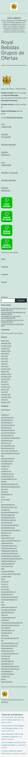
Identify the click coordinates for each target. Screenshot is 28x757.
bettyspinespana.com (8, 445)
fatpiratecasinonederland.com (10, 487)
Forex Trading (5, 499)
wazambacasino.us (7, 664)
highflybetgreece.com (8, 517)
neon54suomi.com (7, 566)
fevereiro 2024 (6, 387)
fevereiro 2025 (5, 369)
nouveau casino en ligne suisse (10, 574)
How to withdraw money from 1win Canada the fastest (12, 321)
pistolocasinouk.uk (7, 594)
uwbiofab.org (5, 658)
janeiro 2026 (5, 340)
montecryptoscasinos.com (9, 553)
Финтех (3, 679)
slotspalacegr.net (6, 633)
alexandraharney (6, 427)
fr (1, 502)
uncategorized (5, 656)
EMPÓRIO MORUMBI (8, 145)
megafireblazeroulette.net (9, 551)
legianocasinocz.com (7, 538)
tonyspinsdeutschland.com (9, 653)
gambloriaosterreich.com (9, 507)
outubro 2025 (5, 348)
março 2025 (5, 366)
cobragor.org (5, 466)
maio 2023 (4, 392)
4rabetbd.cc (5, 415)
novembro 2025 (6, 346)
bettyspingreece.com (8, 448)
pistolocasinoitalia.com (8, 592)
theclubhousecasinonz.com (9, 643)
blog (2, 456)
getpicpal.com (5, 510)
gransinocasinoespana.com (9, 512)
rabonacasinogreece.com (9, 607)
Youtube (4, 282)
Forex (3, 497)
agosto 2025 (5, 353)
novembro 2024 (6, 376)
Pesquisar (4, 297)
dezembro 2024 (6, 374)
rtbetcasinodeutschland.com (10, 625)
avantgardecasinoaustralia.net (10, 438)
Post (2, 602)
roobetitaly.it (5, 620)
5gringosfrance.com (7, 417)
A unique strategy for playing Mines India (12, 325)
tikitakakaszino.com (7, 651)
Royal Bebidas (14, 18)
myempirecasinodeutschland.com (11, 558)
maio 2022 (4, 399)
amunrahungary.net (7, 435)
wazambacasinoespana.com (10, 666)
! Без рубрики (5, 410)
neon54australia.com (7, 563)
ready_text (4, 615)
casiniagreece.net (6, 463)
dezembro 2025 (6, 343)
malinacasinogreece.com (9, 548)
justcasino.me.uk (6, 533)
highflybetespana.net (8, 515)
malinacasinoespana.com (9, 545)
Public (3, 604)
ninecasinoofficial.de (7, 571)
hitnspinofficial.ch (6, 522)
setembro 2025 (6, 351)
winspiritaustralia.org (7, 674)
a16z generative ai (6, 422)
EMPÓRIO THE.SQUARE (9, 173)
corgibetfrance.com (7, 474)
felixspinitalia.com (6, 494)
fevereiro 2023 (5, 394)
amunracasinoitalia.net (8, 433)
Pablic (3, 579)
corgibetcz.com (6, 471)
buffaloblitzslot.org (7, 461)
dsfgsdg (3, 481)
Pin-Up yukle (5, 589)
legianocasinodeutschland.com (11, 540)
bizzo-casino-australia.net (9, 451)
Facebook (4, 267)
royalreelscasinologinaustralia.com (12, 622)
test (2, 640)
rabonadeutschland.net (8, 610)
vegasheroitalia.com (7, 661)
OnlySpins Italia (6, 576)
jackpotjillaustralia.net (8, 528)
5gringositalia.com (7, 420)
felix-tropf (4, 489)
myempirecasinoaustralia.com (10, 556)
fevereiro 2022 (5, 402)
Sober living (5, 635)
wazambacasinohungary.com (10, 669)
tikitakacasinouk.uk (7, 648)
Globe (3, 259)
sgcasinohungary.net (7, 630)
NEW (2, 569)
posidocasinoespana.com (9, 599)
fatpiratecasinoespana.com (9, 484)
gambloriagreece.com (8, 504)
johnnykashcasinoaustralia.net (10, 530)
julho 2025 (4, 356)
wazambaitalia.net (7, 671)
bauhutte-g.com (6, 443)
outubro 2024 (5, 379)
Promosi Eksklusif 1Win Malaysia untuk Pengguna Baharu (13, 313)
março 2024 (5, 384)
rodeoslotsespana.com (8, 617)
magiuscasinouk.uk (7, 543)
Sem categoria (5, 628)
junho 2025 (4, 358)
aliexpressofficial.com (8, 430)
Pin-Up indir (5, 581)
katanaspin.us (5, 535)
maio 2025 (4, 361)
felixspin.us (4, 492)
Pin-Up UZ (4, 584)
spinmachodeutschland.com (10, 638)
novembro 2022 (6, 397)
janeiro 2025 (5, 371)
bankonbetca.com (7, 440)
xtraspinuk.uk (5, 676)
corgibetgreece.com (7, 476)
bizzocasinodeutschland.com (10, 453)
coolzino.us (4, 468)
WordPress (4, 702)
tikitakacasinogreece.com (9, 646)
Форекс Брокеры (6, 681)
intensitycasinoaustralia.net (9, 525)
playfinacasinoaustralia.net (9, 597)
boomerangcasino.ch (7, 458)
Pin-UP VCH (5, 587)
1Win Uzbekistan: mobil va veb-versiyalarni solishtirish (11, 317)
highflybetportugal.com (8, 520)
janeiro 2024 (5, 389)
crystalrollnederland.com (9, 479)
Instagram (4, 274)
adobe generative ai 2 (8, 425)
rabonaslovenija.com (7, 612)
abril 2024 (4, 382)
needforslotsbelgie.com (8, 561)
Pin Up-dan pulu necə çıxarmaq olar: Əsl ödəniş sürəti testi (13, 309)
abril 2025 (4, 364)
